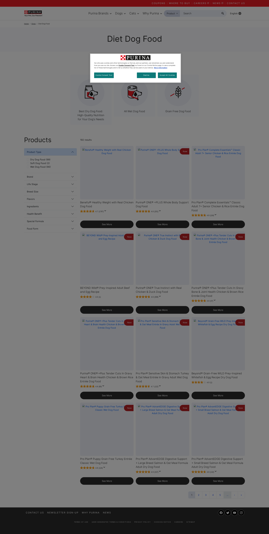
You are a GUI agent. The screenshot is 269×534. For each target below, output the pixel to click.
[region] (135, 68)
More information (160, 68)
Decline (146, 75)
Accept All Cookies (167, 75)
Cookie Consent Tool (104, 75)
